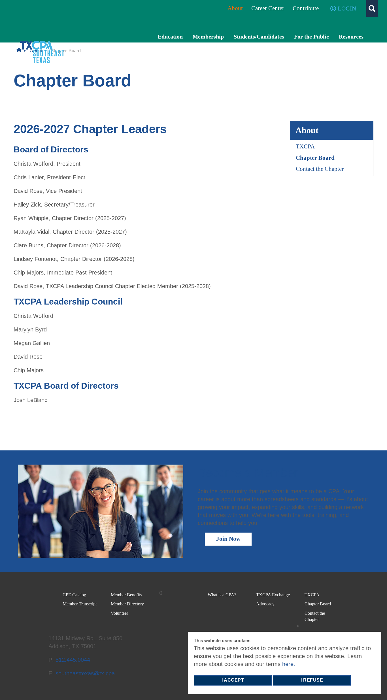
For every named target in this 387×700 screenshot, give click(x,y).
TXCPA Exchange (273, 594)
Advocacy (265, 603)
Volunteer (119, 613)
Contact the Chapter (320, 168)
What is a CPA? (222, 594)
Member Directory (127, 603)
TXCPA (305, 146)
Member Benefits (126, 594)
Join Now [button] (228, 538)
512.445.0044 (74, 660)
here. (288, 664)
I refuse (312, 680)
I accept (233, 680)
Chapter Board (315, 157)
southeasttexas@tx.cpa (85, 673)
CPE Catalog (74, 594)
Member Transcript (80, 603)
